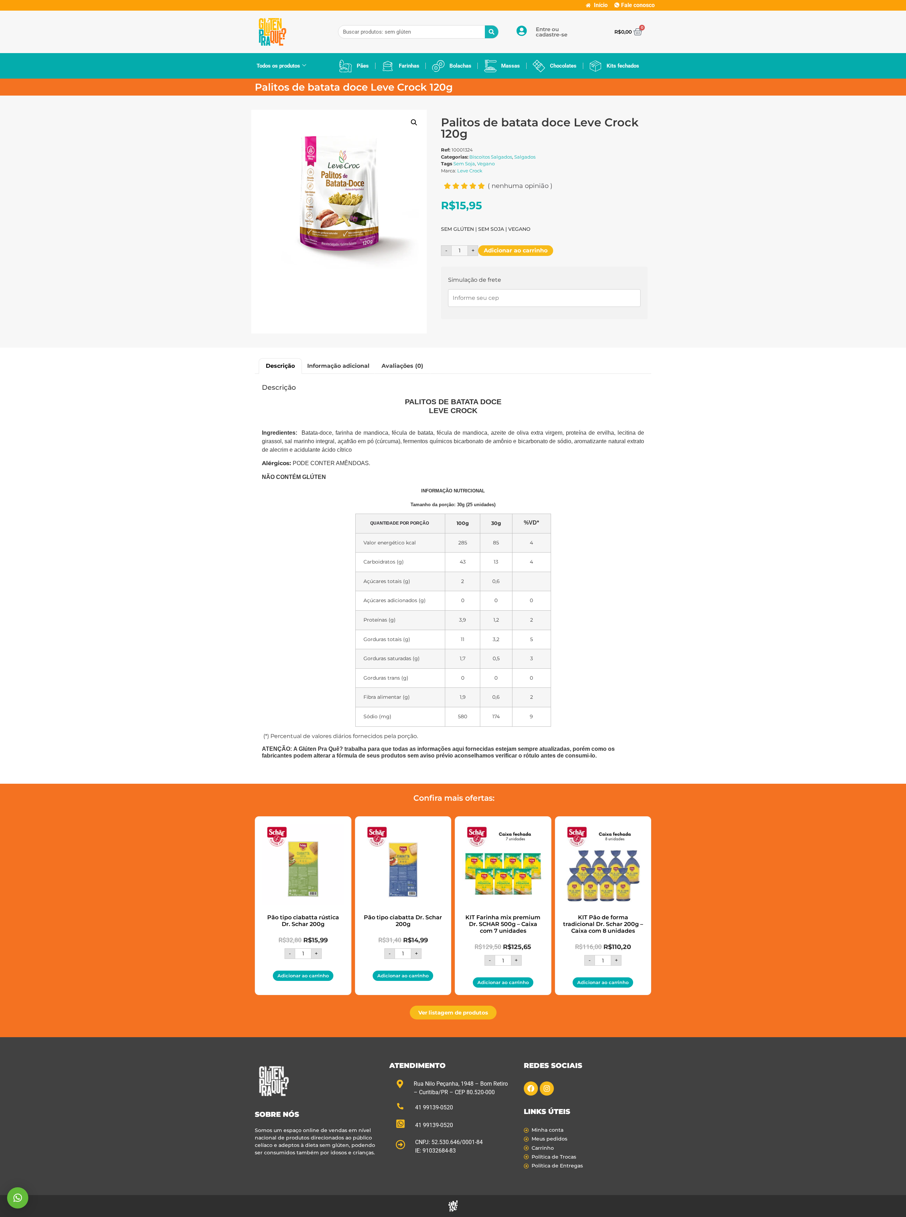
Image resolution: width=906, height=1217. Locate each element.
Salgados (524, 157)
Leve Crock (469, 170)
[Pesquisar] (491, 31)
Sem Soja (464, 163)
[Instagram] (547, 1088)
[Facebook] (531, 1088)
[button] (414, 122)
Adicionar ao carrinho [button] (303, 975)
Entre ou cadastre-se (551, 32)
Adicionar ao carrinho (515, 250)
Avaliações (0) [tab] (402, 365)
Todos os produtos (278, 66)
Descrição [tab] (280, 365)
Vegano (486, 163)
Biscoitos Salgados (490, 157)
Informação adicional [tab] (338, 365)
